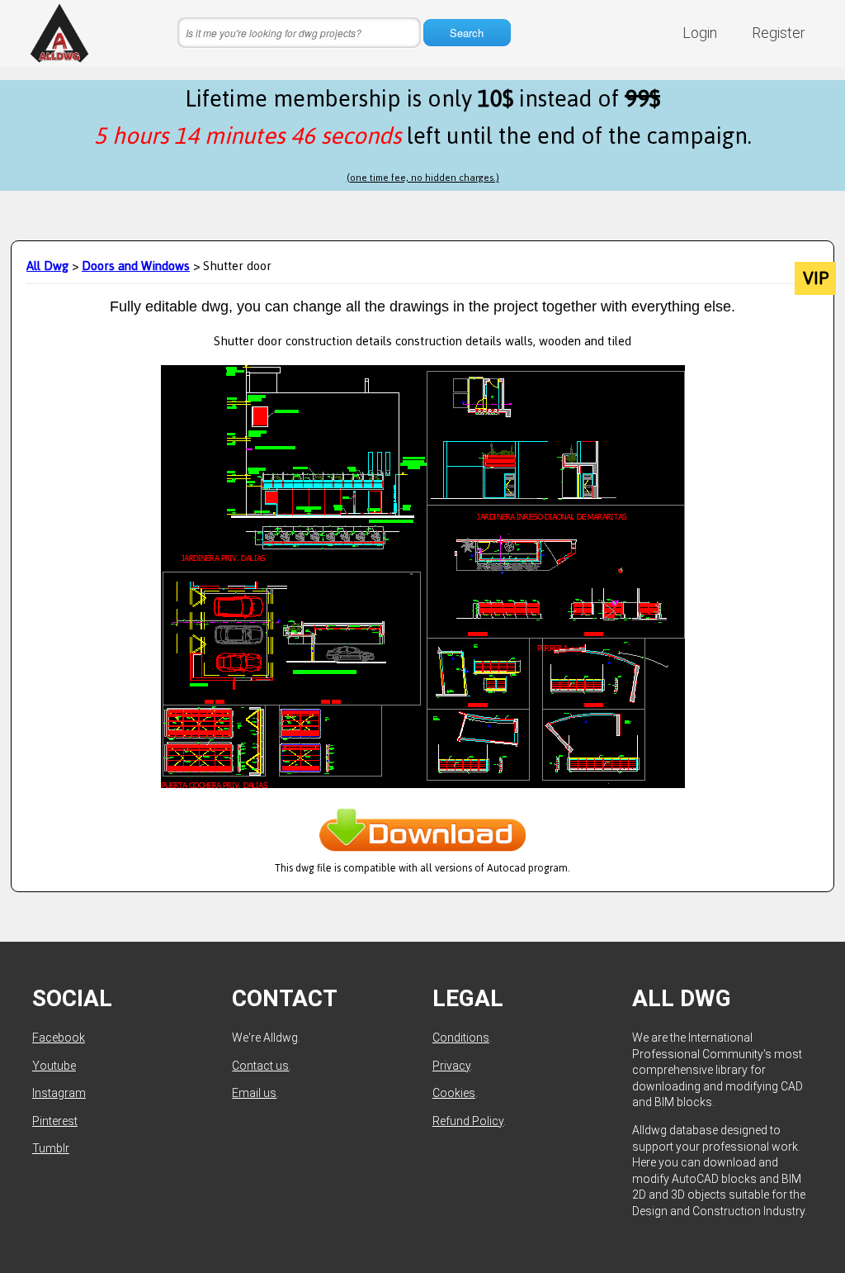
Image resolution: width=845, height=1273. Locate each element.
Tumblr (50, 1148)
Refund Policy (467, 1121)
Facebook (58, 1037)
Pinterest (55, 1121)
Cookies (453, 1093)
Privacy (451, 1065)
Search (467, 32)
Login (699, 32)
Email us (254, 1093)
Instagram (59, 1093)
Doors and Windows (136, 266)
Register (778, 32)
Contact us (260, 1065)
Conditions (460, 1037)
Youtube (54, 1065)
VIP (815, 278)
